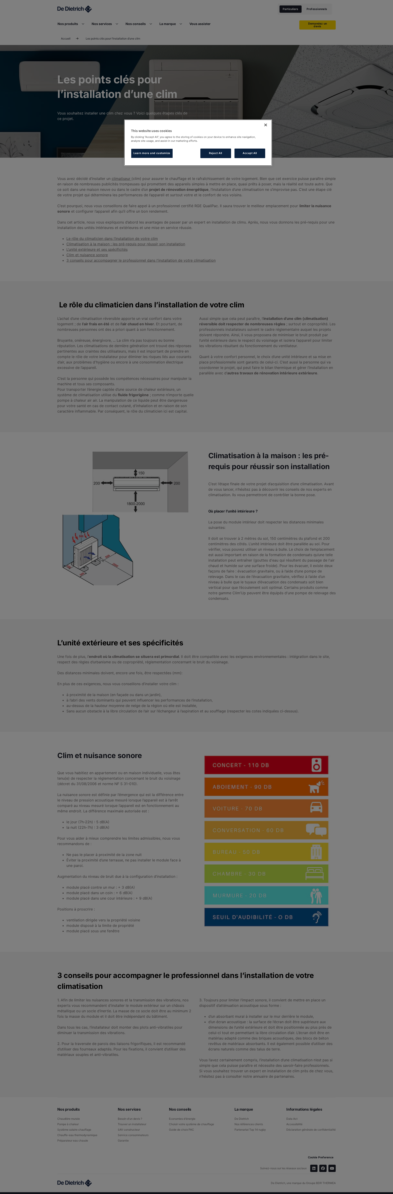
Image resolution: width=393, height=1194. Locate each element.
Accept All (250, 153)
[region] (198, 142)
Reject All (215, 153)
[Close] (266, 125)
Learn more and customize (152, 153)
